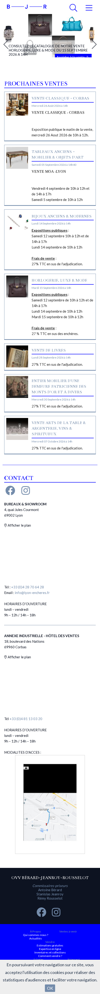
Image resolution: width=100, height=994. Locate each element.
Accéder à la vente (71, 57)
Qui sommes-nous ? (35, 935)
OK (50, 988)
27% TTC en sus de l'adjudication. (57, 364)
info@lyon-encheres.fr (32, 592)
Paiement (74, 959)
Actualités (35, 938)
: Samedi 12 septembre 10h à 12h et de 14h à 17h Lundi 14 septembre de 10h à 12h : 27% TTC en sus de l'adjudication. (60, 247)
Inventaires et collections (50, 952)
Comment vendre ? (50, 956)
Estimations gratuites (50, 945)
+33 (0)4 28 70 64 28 (27, 587)
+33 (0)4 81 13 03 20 (26, 719)
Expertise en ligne (50, 949)
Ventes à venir (68, 931)
